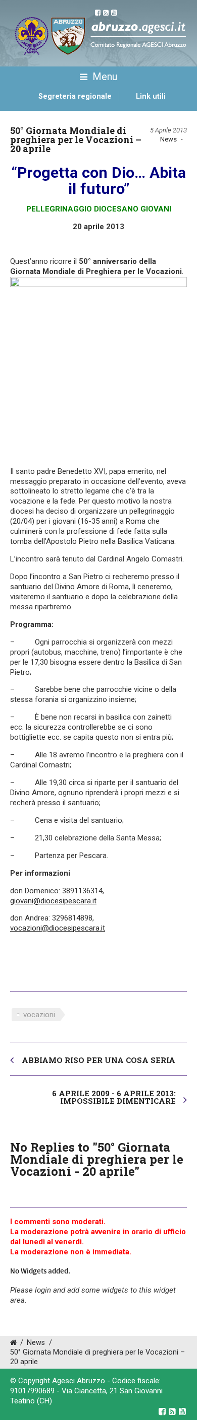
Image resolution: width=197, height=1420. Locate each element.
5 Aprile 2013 (168, 130)
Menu (103, 76)
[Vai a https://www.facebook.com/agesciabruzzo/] (162, 1411)
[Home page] (21, 107)
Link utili (151, 96)
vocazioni (39, 1014)
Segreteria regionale (75, 96)
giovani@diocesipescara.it (53, 900)
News (168, 139)
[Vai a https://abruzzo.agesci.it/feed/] (172, 1411)
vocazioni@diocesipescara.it (57, 928)
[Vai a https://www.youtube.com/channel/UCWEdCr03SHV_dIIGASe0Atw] (182, 1411)
